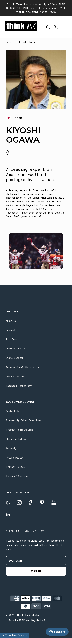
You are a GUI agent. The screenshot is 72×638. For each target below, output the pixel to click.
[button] (14, 635)
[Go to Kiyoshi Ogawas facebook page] (7, 152)
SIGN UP (36, 571)
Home (8, 42)
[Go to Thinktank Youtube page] (53, 503)
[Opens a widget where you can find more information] (57, 632)
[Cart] (56, 27)
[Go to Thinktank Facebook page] (30, 503)
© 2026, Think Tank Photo (22, 615)
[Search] (48, 27)
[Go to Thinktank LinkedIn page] (8, 514)
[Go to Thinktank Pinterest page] (42, 503)
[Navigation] (65, 27)
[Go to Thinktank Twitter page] (8, 503)
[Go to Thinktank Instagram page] (19, 503)
